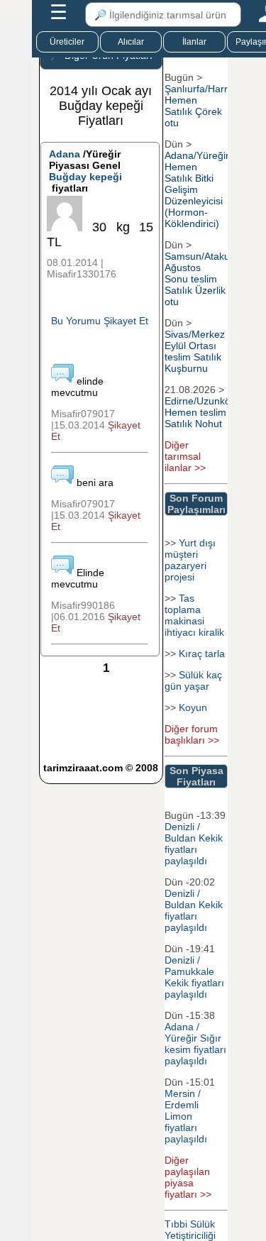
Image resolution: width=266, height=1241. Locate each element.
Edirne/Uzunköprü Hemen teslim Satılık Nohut (205, 412)
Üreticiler (67, 42)
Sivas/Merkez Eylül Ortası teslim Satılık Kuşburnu (195, 351)
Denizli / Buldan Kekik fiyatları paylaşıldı (194, 843)
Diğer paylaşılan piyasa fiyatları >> (188, 1177)
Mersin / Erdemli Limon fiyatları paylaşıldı (186, 1116)
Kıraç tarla (202, 653)
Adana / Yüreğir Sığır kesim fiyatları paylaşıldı (195, 1043)
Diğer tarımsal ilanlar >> (185, 456)
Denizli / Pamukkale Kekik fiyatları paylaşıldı (194, 977)
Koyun (193, 707)
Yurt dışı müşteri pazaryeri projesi (190, 560)
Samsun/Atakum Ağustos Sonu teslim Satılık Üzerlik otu (201, 278)
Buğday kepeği (85, 176)
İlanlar (194, 42)
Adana (64, 154)
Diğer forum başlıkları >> (192, 734)
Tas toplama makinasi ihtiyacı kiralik (194, 615)
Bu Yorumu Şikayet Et (99, 320)
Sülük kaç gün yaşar (193, 680)
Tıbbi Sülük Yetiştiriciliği (190, 1229)
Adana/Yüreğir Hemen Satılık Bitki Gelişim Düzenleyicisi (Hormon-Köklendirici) (197, 189)
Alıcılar (131, 42)
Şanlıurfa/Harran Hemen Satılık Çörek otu (202, 105)
